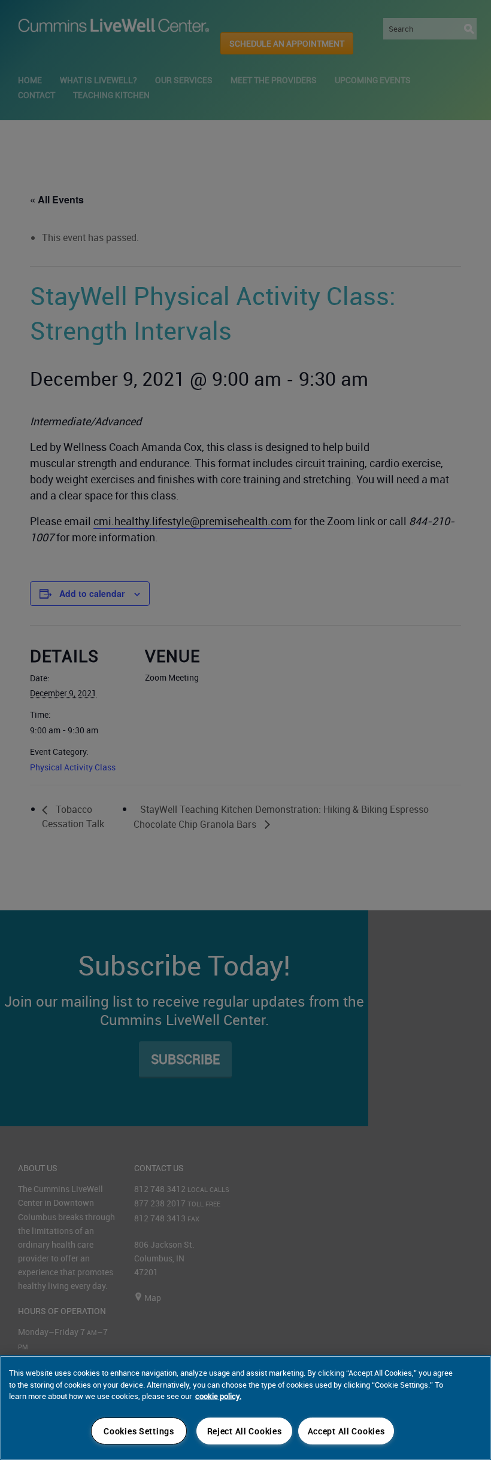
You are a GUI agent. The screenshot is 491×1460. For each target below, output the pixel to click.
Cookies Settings (139, 1431)
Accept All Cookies (346, 1431)
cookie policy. (218, 1396)
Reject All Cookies (244, 1431)
